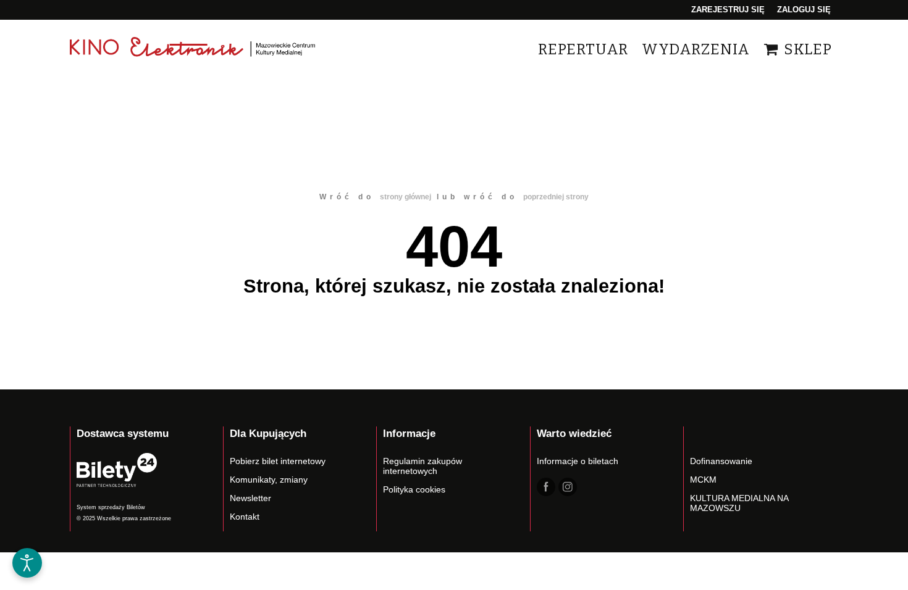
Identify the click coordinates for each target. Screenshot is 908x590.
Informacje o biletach (577, 461)
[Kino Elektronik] (193, 49)
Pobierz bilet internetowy (278, 461)
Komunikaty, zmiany (269, 479)
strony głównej (405, 197)
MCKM (703, 479)
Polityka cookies (414, 489)
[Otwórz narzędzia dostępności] (27, 563)
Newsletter (250, 498)
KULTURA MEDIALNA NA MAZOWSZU (739, 503)
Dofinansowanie (721, 461)
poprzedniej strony (556, 197)
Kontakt (244, 516)
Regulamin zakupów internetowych (422, 466)
